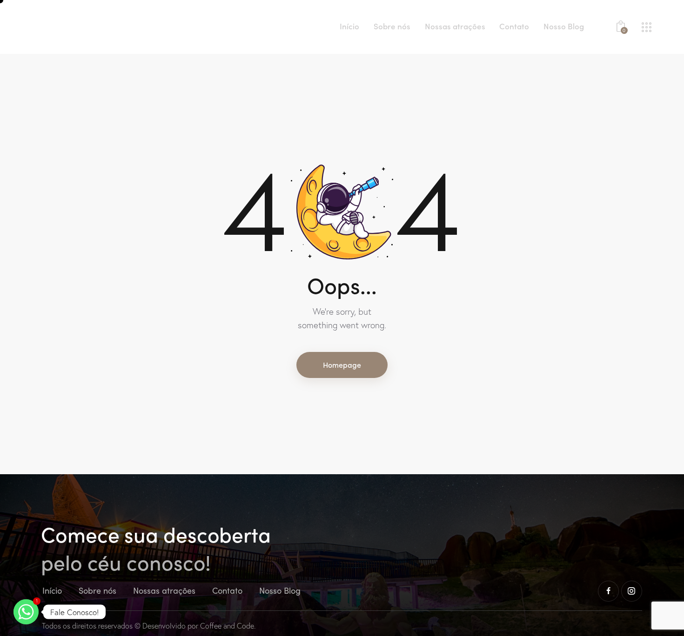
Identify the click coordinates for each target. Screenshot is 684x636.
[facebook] (608, 591)
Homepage (342, 364)
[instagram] (631, 591)
